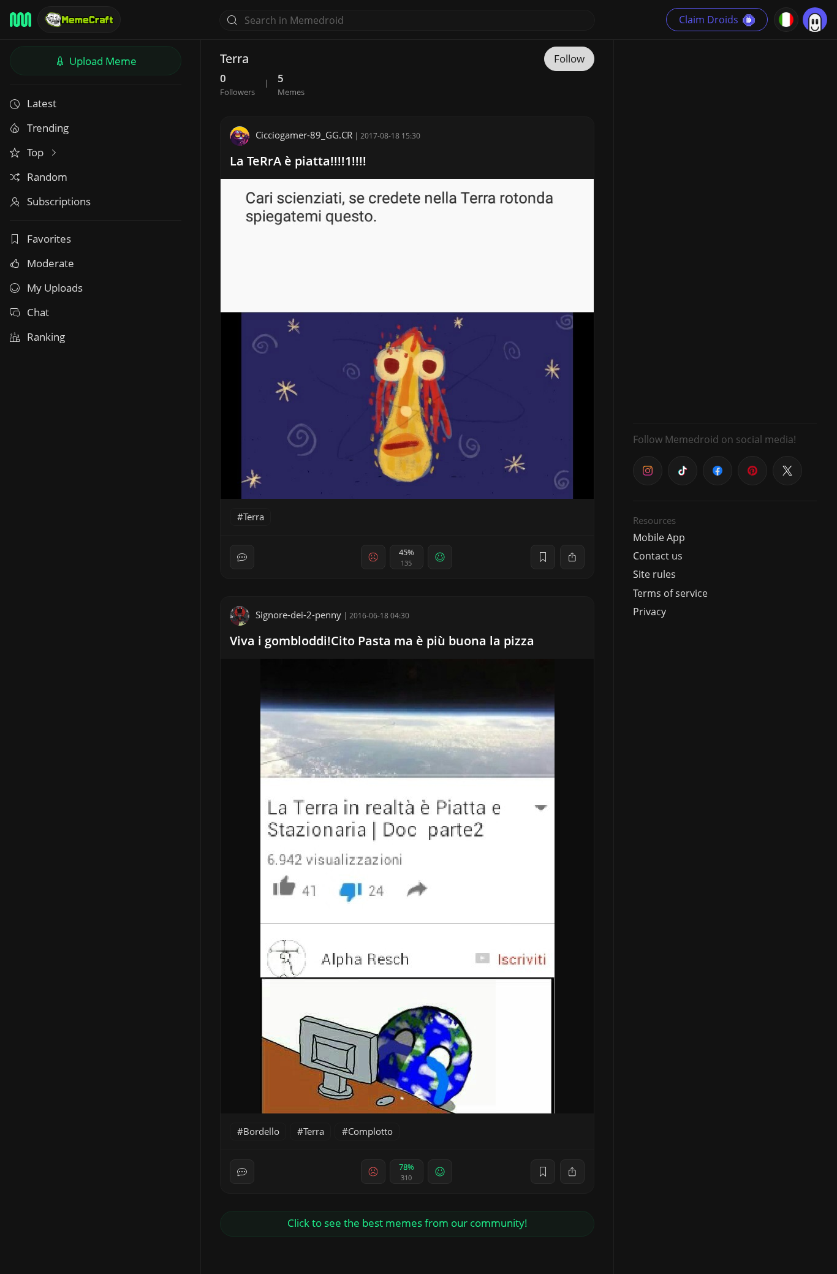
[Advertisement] (725, 230)
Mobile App (659, 537)
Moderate (50, 263)
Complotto (370, 1131)
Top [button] (36, 152)
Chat (38, 312)
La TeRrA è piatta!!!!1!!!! (298, 161)
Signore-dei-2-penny (298, 615)
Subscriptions (59, 201)
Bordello (261, 1131)
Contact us (658, 556)
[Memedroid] (20, 19)
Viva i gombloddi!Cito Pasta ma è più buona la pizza (382, 640)
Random (47, 177)
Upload (102, 61)
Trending (48, 128)
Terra (253, 516)
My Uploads (55, 288)
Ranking (46, 337)
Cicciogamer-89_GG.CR (304, 135)
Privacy (649, 611)
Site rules (654, 574)
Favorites (49, 239)
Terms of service (670, 593)
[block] (572, 557)
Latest (41, 103)
